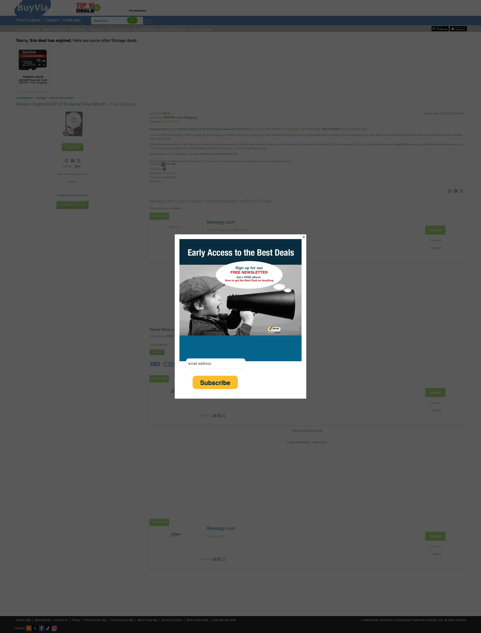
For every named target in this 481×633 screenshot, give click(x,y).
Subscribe (215, 382)
